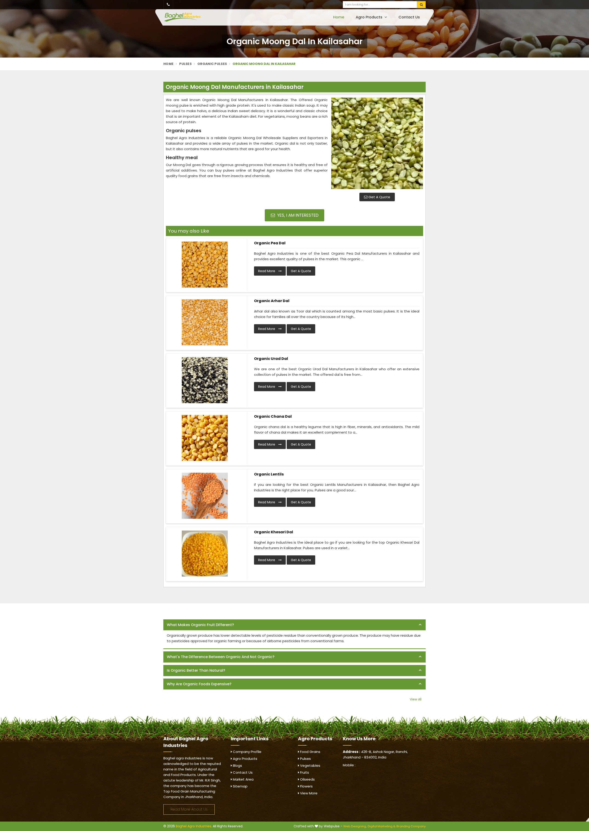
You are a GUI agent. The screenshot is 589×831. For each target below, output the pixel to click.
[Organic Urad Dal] (204, 380)
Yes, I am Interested (297, 215)
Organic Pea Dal (270, 243)
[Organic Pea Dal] (204, 265)
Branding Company (411, 826)
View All (416, 699)
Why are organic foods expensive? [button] (199, 684)
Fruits (304, 772)
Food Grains (309, 751)
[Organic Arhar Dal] (204, 322)
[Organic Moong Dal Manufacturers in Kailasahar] (377, 143)
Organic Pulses (212, 63)
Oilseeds (307, 779)
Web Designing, (355, 826)
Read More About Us (189, 809)
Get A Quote (378, 197)
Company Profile (246, 751)
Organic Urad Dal (271, 358)
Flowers (306, 786)
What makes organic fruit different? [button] (200, 624)
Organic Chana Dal (273, 416)
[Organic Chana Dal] (204, 438)
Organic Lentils (269, 474)
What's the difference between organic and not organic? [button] (220, 656)
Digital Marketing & (382, 826)
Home (338, 17)
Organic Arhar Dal (271, 300)
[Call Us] (168, 4)
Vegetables (309, 765)
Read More (267, 271)
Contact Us (409, 17)
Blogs (237, 765)
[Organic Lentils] (204, 496)
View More (308, 793)
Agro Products (369, 17)
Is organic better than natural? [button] (196, 670)
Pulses (185, 63)
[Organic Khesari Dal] (204, 554)
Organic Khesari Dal (273, 532)
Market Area (243, 779)
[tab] (294, 625)
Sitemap (240, 786)
